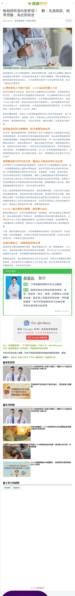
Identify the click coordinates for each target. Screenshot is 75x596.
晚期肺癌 (39, 357)
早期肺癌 (7, 488)
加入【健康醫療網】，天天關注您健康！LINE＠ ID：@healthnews (32, 345)
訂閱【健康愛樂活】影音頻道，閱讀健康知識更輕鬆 (25, 348)
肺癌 (20, 357)
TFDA (31, 357)
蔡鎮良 (14, 357)
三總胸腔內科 (50, 357)
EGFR (25, 357)
